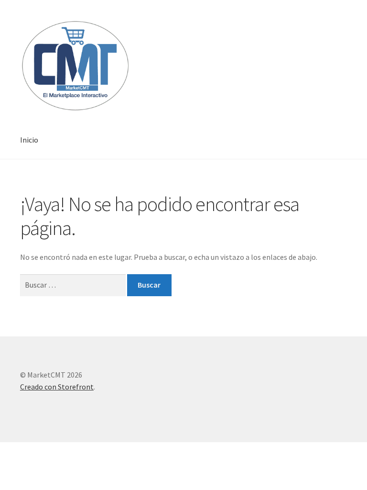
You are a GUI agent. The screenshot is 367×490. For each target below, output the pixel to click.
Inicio (29, 140)
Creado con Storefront (57, 386)
